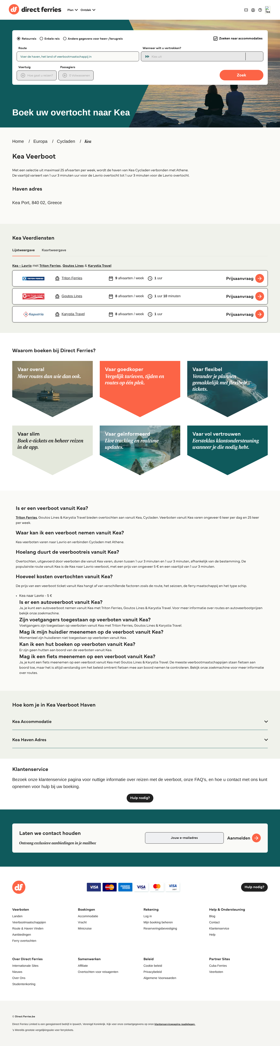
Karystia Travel (99, 266)
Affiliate (83, 965)
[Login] (253, 10)
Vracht (82, 922)
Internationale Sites (25, 965)
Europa (40, 141)
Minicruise (85, 928)
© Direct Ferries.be (23, 1016)
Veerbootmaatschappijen (29, 922)
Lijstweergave (23, 250)
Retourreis (29, 38)
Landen (17, 916)
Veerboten (216, 972)
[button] (140, 721)
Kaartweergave (54, 250)
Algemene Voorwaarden (160, 978)
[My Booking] (246, 10)
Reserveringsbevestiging (160, 928)
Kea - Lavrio (22, 266)
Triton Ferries (50, 266)
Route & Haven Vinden (27, 928)
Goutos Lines (73, 266)
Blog (212, 916)
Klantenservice (219, 928)
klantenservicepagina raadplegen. (174, 1024)
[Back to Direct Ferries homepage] (35, 10)
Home (18, 141)
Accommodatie (88, 916)
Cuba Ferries (218, 965)
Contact (214, 922)
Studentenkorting (23, 984)
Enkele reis (52, 38)
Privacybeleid (153, 972)
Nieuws (17, 972)
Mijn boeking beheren (158, 922)
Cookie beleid (153, 965)
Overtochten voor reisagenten (98, 972)
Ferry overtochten (24, 940)
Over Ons (18, 978)
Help (212, 934)
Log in (148, 916)
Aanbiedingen (21, 934)
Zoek (241, 75)
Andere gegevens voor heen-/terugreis (95, 38)
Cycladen (66, 141)
